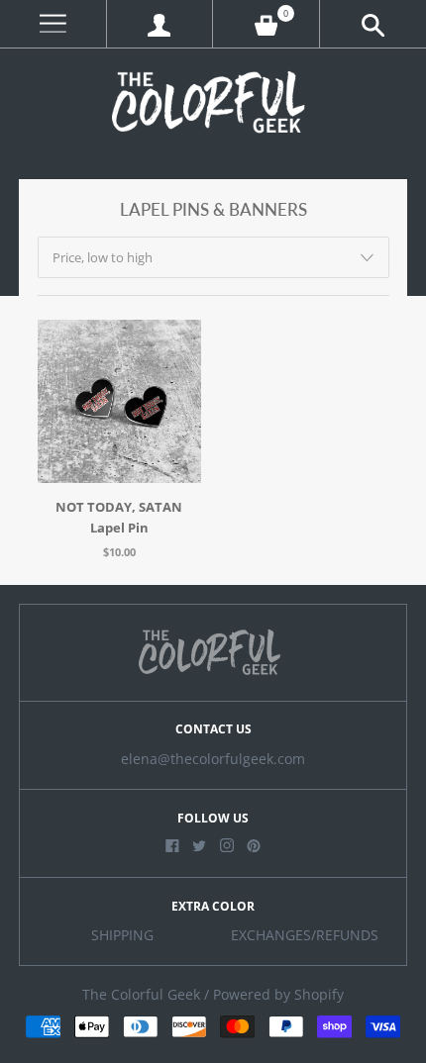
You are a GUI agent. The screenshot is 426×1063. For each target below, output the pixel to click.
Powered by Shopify (278, 995)
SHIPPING (122, 935)
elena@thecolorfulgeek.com (213, 759)
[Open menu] (53, 24)
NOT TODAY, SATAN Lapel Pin (118, 517)
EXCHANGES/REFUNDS (304, 935)
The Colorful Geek (141, 995)
